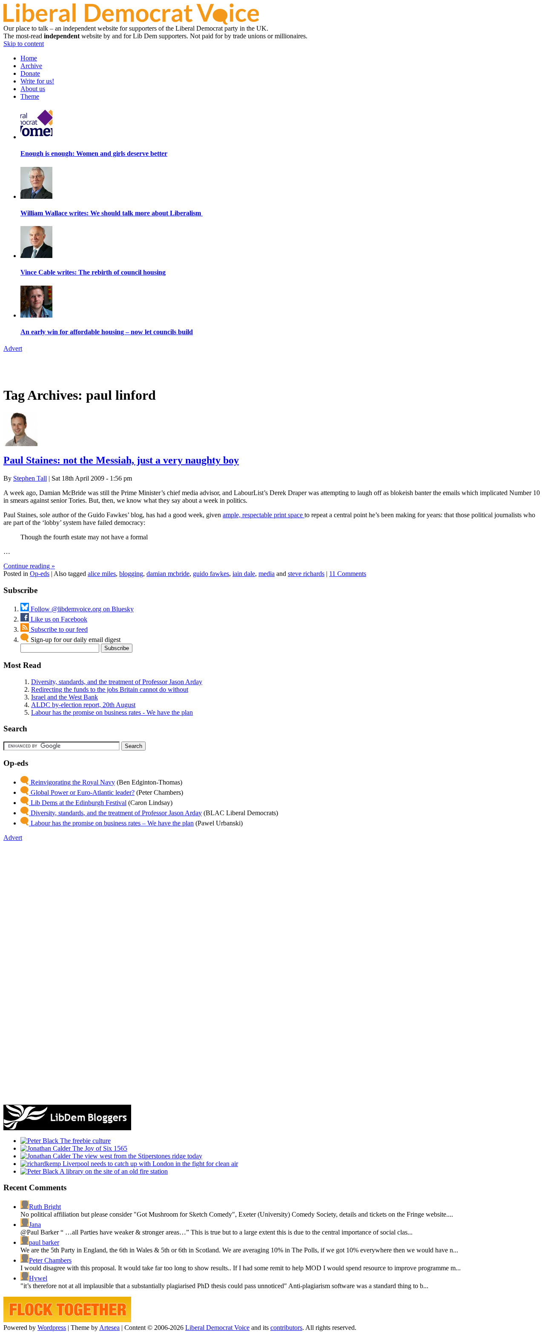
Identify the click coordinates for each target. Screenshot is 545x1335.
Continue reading (29, 566)
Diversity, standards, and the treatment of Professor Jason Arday (116, 681)
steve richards (306, 573)
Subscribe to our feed (58, 629)
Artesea (109, 1327)
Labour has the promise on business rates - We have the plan (112, 712)
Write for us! (37, 81)
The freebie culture (84, 1140)
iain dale (243, 573)
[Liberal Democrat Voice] (131, 22)
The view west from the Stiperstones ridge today (136, 1156)
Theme (29, 96)
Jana (35, 1224)
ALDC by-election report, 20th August (83, 704)
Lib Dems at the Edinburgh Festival (77, 802)
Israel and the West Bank (64, 697)
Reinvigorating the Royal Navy (72, 782)
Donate (30, 73)
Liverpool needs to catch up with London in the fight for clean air (149, 1163)
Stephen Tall (30, 478)
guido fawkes (211, 573)
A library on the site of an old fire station (113, 1171)
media (266, 573)
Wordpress (51, 1327)
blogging (131, 573)
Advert (12, 348)
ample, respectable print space (263, 515)
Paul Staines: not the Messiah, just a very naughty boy (121, 460)
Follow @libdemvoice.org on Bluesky (81, 609)
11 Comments (347, 573)
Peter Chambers (50, 1260)
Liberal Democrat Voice (217, 1327)
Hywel (38, 1278)
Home (28, 58)
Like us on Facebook (58, 619)
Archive (31, 65)
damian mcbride (167, 573)
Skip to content (23, 43)
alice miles (102, 573)
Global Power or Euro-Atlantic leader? (82, 792)
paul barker (44, 1242)
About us (32, 88)
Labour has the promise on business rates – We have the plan (111, 823)
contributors (286, 1327)
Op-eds (39, 573)
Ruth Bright (45, 1206)
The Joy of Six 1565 (99, 1148)
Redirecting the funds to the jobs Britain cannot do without (109, 689)
